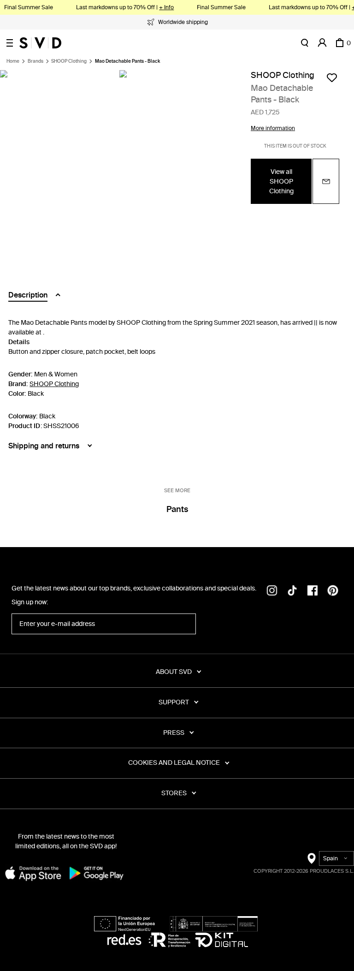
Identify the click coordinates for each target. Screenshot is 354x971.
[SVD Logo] (40, 42)
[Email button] (326, 181)
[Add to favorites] (331, 77)
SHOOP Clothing (69, 61)
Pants (177, 509)
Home (12, 61)
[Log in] (322, 43)
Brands (35, 61)
